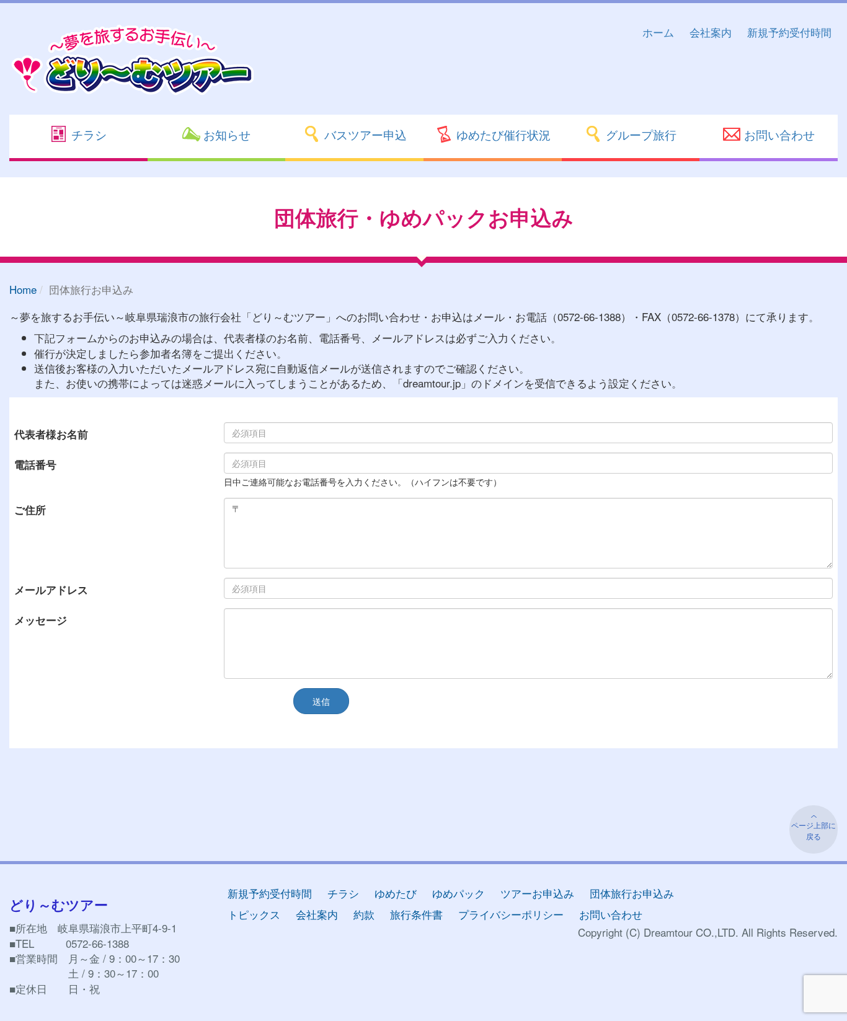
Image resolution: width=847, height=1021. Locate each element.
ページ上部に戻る (813, 830)
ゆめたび (396, 893)
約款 (364, 914)
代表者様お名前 (51, 434)
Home (23, 289)
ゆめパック (458, 893)
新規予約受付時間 (789, 32)
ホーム (658, 32)
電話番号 (35, 464)
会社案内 (711, 32)
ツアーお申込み (537, 893)
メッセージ (40, 619)
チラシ (87, 134)
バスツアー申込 (364, 134)
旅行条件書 (416, 914)
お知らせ (225, 134)
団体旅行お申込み (632, 893)
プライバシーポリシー (511, 914)
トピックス (254, 914)
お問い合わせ (778, 134)
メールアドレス (51, 589)
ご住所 (30, 509)
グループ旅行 (639, 134)
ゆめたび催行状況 (502, 134)
